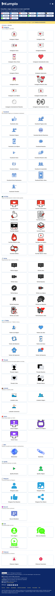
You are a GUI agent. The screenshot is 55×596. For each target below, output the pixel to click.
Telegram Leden (14, 490)
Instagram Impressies (40, 73)
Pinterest (14, 18)
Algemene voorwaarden (22, 587)
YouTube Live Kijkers (40, 242)
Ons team (29, 587)
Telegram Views (41, 490)
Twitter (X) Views (40, 343)
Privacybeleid (34, 587)
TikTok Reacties (41, 281)
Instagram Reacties (41, 50)
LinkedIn (6, 15)
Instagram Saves (14, 84)
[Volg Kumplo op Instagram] (8, 585)
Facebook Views (14, 157)
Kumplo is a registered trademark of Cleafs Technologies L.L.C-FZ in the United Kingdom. (18, 574)
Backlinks (40, 456)
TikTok (32, 13)
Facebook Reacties (41, 146)
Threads (50, 13)
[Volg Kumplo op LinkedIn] (17, 585)
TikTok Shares (14, 293)
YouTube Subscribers (40, 208)
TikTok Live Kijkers (41, 293)
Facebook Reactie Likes (41, 157)
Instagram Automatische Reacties (14, 107)
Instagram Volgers (14, 39)
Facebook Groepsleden (41, 169)
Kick (6, 18)
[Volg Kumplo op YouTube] (11, 585)
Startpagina (4, 25)
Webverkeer (14, 456)
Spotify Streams (14, 473)
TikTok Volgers (14, 270)
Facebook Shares (14, 169)
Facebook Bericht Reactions (41, 135)
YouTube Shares (41, 231)
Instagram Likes (41, 39)
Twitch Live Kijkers (41, 428)
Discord (50, 15)
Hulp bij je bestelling (10, 582)
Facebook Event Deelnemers (14, 180)
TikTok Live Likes (14, 315)
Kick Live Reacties (41, 535)
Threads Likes (14, 383)
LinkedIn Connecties (14, 411)
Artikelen (8, 587)
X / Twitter (41, 13)
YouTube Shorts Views (41, 253)
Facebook (14, 13)
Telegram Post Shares (40, 502)
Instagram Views (14, 50)
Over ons (3, 587)
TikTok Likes (41, 270)
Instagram (6, 13)
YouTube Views (14, 208)
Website (24, 15)
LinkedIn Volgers (41, 400)
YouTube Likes (14, 219)
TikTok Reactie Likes (41, 315)
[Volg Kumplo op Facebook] (9, 585)
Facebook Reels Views (41, 180)
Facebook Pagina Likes (41, 124)
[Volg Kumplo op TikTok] (13, 585)
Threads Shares (41, 383)
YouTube (24, 13)
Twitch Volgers (14, 428)
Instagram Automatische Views (41, 107)
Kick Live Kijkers (14, 547)
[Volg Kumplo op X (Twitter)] (15, 585)
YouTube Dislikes (14, 253)
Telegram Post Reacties (14, 502)
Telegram (41, 15)
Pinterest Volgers (14, 564)
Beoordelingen (13, 587)
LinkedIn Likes (14, 400)
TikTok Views (14, 281)
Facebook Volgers (14, 135)
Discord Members (14, 519)
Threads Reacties (40, 372)
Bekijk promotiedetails (40, 22)
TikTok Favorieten (14, 304)
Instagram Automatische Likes (41, 61)
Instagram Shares (14, 73)
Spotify (32, 15)
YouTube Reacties (40, 219)
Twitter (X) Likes (41, 332)
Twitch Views (14, 439)
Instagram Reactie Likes (41, 84)
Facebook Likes (14, 124)
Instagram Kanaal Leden (41, 95)
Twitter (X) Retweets (14, 343)
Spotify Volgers (41, 473)
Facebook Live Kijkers (14, 146)
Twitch (15, 15)
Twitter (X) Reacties (41, 355)
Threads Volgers (14, 372)
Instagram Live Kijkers (14, 95)
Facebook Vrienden (14, 191)
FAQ (39, 587)
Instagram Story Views (14, 61)
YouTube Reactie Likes (14, 242)
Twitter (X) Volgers (14, 332)
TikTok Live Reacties (41, 304)
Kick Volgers (14, 535)
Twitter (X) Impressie (14, 355)
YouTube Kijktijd (14, 231)
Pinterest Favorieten (41, 564)
